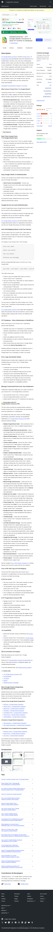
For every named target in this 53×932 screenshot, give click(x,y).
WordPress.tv (31, 901)
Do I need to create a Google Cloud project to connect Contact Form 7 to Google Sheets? (13, 789)
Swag (42, 901)
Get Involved (43, 893)
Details (4, 48)
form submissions (47, 90)
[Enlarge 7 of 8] (9, 767)
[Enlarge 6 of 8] (32, 760)
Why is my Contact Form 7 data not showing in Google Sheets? (9, 830)
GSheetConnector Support (24, 667)
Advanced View (41, 100)
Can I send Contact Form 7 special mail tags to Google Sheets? (10, 809)
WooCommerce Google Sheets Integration (14, 723)
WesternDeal (14, 43)
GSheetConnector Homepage (10, 682)
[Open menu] (51, 2)
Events (42, 896)
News (2, 896)
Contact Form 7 (26, 56)
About (2, 893)
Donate (42, 898)
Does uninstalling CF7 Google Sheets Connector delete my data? (10, 856)
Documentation (12, 85)
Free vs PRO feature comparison (19, 563)
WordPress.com (6, 905)
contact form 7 (48, 88)
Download (39, 39)
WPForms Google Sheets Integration (13, 704)
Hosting (3, 898)
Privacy (3, 901)
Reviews (12, 48)
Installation (20, 48)
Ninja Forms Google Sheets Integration (13, 708)
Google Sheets (5, 58)
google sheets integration (47, 96)
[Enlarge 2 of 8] (21, 754)
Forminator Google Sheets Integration (13, 710)
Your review (40, 126)
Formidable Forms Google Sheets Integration (15, 712)
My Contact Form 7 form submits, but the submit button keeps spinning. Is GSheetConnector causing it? (15, 835)
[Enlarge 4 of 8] (9, 760)
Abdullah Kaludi (24, 884)
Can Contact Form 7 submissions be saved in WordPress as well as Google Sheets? (12, 819)
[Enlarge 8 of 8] (21, 767)
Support (50, 48)
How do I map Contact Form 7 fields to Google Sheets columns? (9, 804)
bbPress (4, 910)
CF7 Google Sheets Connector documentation (19, 660)
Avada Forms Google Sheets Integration (14, 733)
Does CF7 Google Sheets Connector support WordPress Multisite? (10, 861)
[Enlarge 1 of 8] (9, 754)
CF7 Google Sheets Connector (9, 56)
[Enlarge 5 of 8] (21, 760)
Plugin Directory (5, 6)
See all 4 (50, 82)
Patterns (16, 901)
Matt (3, 908)
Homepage (4, 85)
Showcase (17, 893)
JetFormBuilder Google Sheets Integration (14, 716)
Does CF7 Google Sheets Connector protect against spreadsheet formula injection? (12, 851)
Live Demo (24, 85)
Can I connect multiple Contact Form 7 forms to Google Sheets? (9, 814)
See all (50, 126)
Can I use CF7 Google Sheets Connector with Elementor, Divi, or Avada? (11, 840)
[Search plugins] (16, 14)
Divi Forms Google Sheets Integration (13, 735)
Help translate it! (40, 10)
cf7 (50, 85)
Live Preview (48, 39)
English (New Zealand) (10, 919)
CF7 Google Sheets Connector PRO (10, 220)
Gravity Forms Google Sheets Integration (14, 706)
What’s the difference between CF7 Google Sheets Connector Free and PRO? (12, 866)
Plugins (16, 898)
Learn (28, 893)
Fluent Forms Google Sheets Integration (14, 714)
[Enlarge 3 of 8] (32, 754)
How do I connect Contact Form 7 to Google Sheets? (15, 779)
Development (29, 48)
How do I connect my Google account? (11, 794)
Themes (16, 896)
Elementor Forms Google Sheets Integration (15, 731)
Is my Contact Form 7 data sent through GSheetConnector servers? (10, 845)
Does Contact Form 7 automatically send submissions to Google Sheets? (10, 784)
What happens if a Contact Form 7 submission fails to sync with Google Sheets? (12, 825)
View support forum (42, 142)
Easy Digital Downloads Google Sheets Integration (17, 725)
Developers (30, 898)
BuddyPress (5, 913)
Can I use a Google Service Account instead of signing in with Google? (10, 798)
